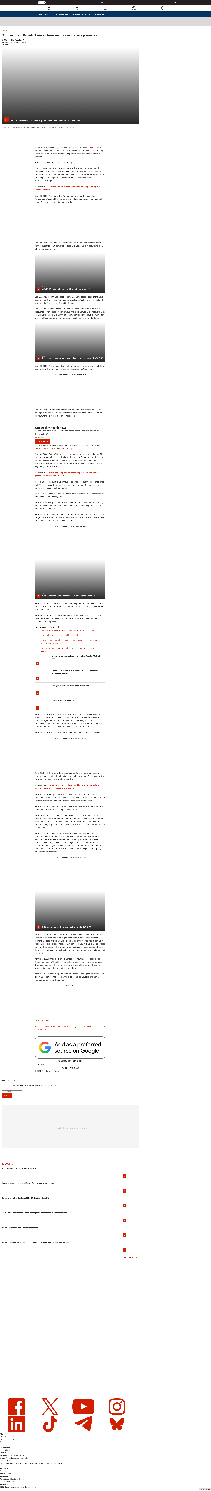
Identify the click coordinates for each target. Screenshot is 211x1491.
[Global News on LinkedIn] (17, 1432)
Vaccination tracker (78, 14)
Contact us (4, 1442)
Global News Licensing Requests (14, 1458)
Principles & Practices (9, 1437)
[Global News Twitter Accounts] (50, 1414)
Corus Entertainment (8, 1482)
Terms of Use (5, 1474)
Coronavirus (42, 15)
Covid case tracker (62, 14)
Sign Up (7, 1095)
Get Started (42, 441)
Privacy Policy (65, 448)
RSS (2, 1445)
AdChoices (206, 1489)
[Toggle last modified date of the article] (25, 42)
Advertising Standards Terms (12, 1479)
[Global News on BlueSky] (116, 1432)
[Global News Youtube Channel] (83, 1414)
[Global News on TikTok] (50, 1432)
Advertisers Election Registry (12, 1455)
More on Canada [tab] (42, 627)
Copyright (4, 1471)
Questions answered (96, 14)
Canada (5, 31)
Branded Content (7, 1439)
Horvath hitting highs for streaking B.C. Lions (61, 635)
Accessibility (5, 1484)
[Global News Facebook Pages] (17, 1414)
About (2, 1434)
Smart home (5, 1453)
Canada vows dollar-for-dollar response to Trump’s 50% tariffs (68, 630)
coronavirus (93, 147)
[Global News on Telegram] (83, 1432)
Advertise (4, 1476)
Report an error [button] (71, 1068)
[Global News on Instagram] (116, 1414)
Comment (44, 1064)
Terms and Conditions (45, 448)
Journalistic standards (71, 1061)
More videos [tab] (56, 627)
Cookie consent (6, 1461)
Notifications (5, 1450)
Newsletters (5, 1447)
